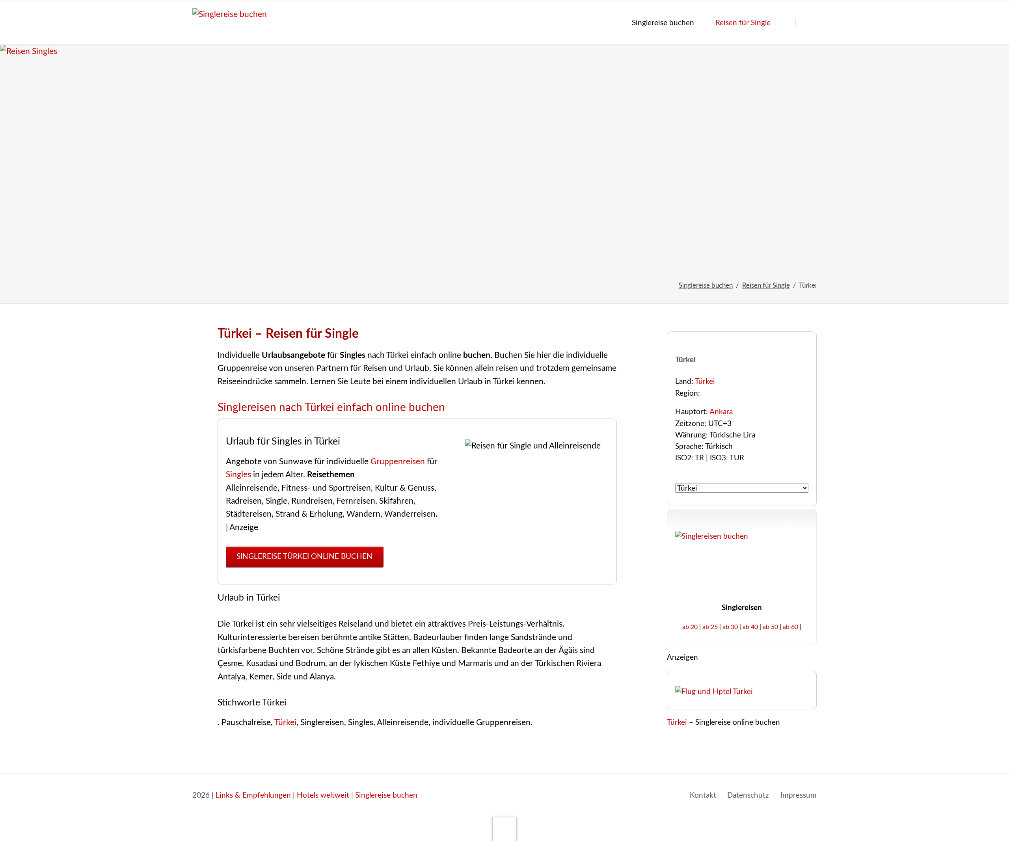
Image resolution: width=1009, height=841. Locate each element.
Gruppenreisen (397, 462)
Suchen (808, 23)
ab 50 (770, 627)
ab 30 (730, 627)
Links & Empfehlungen (253, 795)
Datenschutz (748, 795)
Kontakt (703, 795)
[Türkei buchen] (714, 692)
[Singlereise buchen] (384, 556)
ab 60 (790, 627)
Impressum (798, 795)
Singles (238, 475)
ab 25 (710, 627)
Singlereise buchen (706, 285)
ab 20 (690, 627)
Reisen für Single (766, 285)
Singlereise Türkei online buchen (304, 556)
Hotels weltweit (323, 795)
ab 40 (750, 627)
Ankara (721, 412)
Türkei (285, 722)
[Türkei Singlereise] (504, 155)
